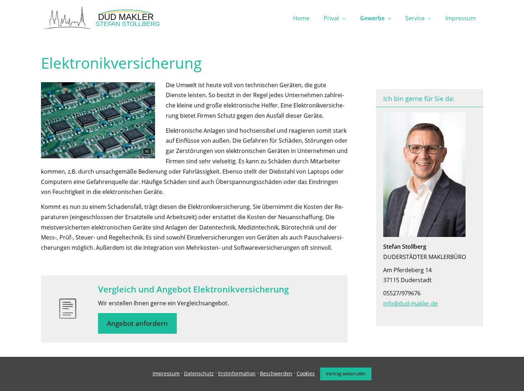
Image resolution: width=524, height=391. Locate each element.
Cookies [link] (306, 373)
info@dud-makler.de (410, 303)
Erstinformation (237, 373)
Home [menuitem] (301, 18)
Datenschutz (199, 373)
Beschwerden (276, 373)
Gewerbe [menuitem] (372, 18)
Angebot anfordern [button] (137, 323)
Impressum (166, 373)
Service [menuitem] (415, 18)
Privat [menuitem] (331, 18)
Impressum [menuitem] (460, 18)
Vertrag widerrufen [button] (346, 373)
